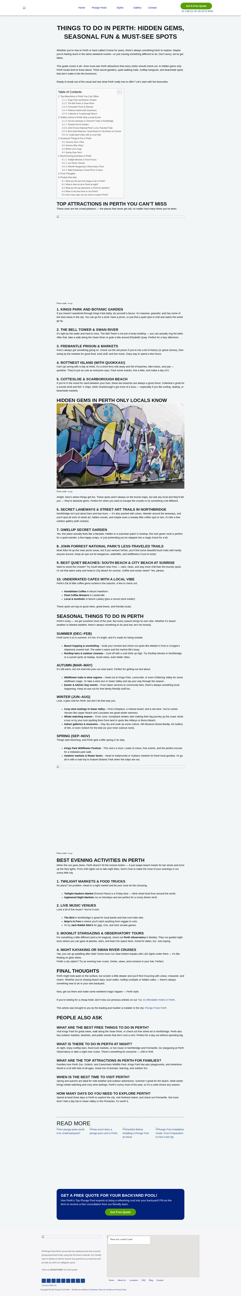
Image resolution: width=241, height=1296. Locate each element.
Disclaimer (93, 1290)
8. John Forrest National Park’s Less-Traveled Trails (89, 128)
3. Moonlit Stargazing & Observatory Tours (85, 166)
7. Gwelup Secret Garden (77, 124)
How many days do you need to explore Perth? (87, 195)
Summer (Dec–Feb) (75, 142)
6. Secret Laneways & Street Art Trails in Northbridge (89, 121)
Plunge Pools (99, 7)
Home (81, 7)
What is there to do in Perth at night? (82, 184)
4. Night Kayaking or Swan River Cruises (84, 170)
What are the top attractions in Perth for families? (88, 188)
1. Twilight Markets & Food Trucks (81, 160)
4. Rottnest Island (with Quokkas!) (81, 110)
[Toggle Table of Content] (118, 92)
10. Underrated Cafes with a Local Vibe (83, 135)
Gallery (137, 7)
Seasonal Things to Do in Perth (76, 138)
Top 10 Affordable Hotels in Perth (156, 999)
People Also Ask (68, 177)
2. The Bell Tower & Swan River (80, 103)
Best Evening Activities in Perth (75, 156)
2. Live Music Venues (75, 163)
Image (70, 303)
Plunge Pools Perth (156, 1008)
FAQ (143, 1280)
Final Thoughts (67, 173)
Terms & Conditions (107, 1290)
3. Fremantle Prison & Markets (79, 107)
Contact (152, 7)
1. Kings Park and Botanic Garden (81, 100)
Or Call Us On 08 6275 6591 (197, 11)
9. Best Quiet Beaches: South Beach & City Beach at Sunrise (93, 131)
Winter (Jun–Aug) (73, 149)
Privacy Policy (121, 1290)
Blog (151, 1280)
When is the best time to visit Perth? (82, 191)
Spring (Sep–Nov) (74, 152)
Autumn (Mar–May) (74, 145)
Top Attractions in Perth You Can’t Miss (79, 96)
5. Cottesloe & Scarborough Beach (81, 114)
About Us (122, 1280)
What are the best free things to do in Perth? (85, 181)
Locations (133, 1280)
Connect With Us (49, 1285)
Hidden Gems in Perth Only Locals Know (80, 117)
